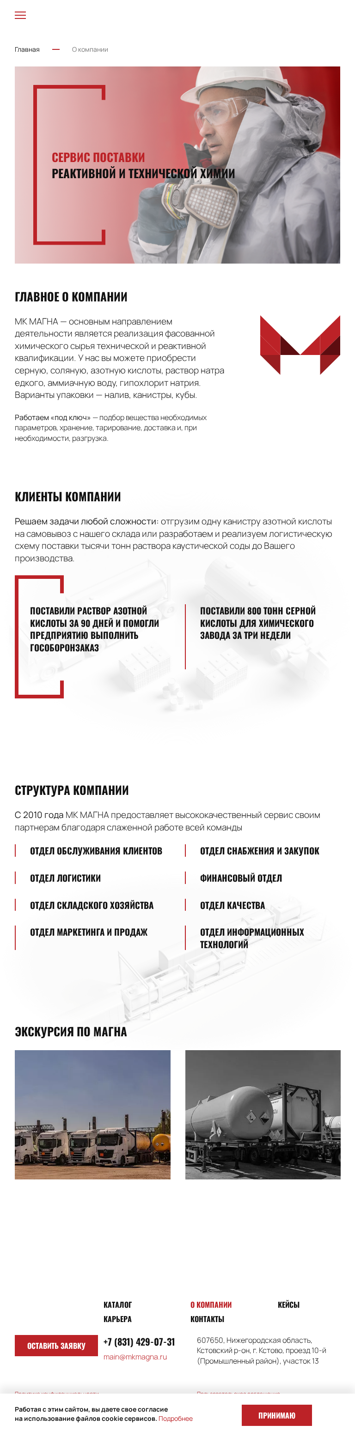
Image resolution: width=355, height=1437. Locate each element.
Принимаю (276, 1415)
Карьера (118, 1319)
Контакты (207, 1319)
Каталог (118, 1304)
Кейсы (289, 1304)
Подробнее (176, 1418)
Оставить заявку (56, 1345)
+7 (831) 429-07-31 (139, 1341)
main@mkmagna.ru (135, 1357)
